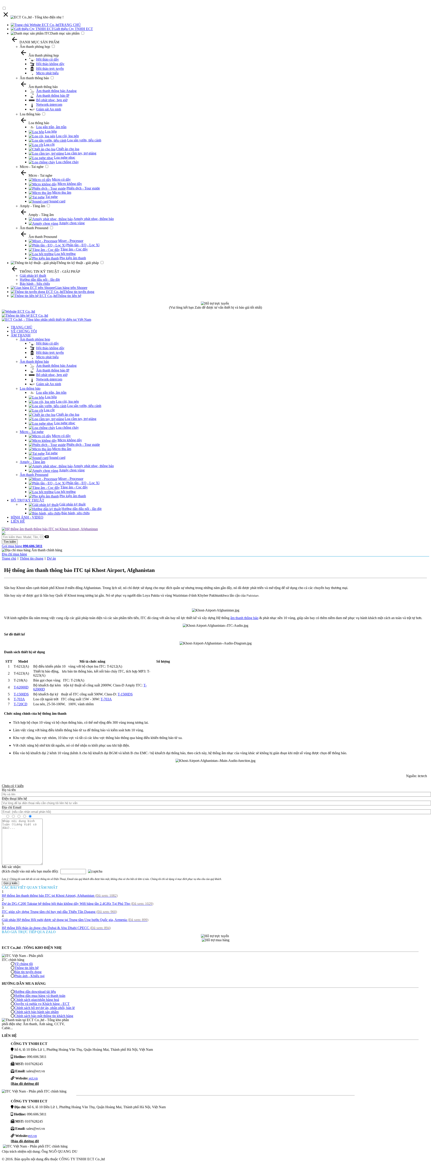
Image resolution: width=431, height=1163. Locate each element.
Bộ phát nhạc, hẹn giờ (51, 100)
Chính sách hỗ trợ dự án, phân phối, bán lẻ (44, 1008)
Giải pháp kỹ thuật (33, 275)
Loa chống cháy (67, 162)
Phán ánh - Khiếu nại (29, 976)
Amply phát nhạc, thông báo (93, 219)
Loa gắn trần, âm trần (51, 127)
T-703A (19, 699)
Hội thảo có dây (47, 59)
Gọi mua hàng (22, 546)
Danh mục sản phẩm (64, 33)
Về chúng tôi (23, 964)
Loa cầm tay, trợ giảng (80, 153)
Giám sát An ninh (48, 109)
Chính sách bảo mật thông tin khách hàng (43, 1016)
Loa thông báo (30, 114)
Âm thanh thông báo (34, 78)
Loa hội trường (65, 254)
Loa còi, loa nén (67, 136)
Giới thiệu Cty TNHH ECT (73, 29)
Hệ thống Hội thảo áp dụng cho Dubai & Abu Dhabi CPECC (56, 928)
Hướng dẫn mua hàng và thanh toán (39, 996)
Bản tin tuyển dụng (28, 972)
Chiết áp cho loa (67, 149)
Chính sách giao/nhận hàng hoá (36, 1000)
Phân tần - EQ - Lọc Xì (82, 245)
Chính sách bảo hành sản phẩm (36, 1012)
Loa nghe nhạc (64, 157)
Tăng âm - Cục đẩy (74, 249)
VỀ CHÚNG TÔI (24, 331)
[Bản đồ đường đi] (25, 1084)
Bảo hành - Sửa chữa (35, 284)
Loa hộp (51, 131)
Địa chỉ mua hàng (14, 554)
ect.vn (33, 1078)
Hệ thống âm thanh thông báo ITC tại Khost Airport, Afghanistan (60, 895)
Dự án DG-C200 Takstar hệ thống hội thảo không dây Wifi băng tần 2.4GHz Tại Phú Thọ (77, 904)
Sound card (57, 201)
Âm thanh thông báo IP (52, 95)
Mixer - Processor (70, 241)
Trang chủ (9, 558)
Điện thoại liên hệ (14, 798)
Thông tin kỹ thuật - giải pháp (78, 263)
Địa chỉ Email (11, 807)
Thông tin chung (31, 558)
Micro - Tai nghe (32, 167)
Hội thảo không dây (50, 64)
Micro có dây (61, 179)
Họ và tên (9, 790)
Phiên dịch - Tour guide (83, 188)
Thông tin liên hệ (69, 296)
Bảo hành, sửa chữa (75, 513)
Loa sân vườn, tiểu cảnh (84, 140)
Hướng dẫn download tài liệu (35, 992)
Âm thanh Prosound (34, 228)
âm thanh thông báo (244, 618)
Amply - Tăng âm (32, 206)
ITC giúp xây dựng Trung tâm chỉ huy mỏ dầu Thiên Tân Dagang (59, 912)
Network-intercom (49, 104)
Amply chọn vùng (72, 223)
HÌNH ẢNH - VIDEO (27, 517)
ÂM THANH (21, 335)
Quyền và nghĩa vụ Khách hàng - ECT (42, 1004)
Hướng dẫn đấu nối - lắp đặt (40, 279)
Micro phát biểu (47, 73)
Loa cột (49, 144)
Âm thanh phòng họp (35, 46)
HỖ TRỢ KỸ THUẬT (27, 500)
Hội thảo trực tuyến (50, 68)
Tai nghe (51, 197)
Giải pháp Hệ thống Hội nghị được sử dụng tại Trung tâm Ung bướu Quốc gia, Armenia (75, 920)
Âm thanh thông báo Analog (56, 91)
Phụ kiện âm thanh (72, 258)
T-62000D (21, 687)
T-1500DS (21, 694)
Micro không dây (69, 184)
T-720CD (20, 704)
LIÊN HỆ (18, 521)
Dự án (51, 558)
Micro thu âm (61, 192)
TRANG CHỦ (70, 25)
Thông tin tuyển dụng (79, 292)
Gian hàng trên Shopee (71, 288)
